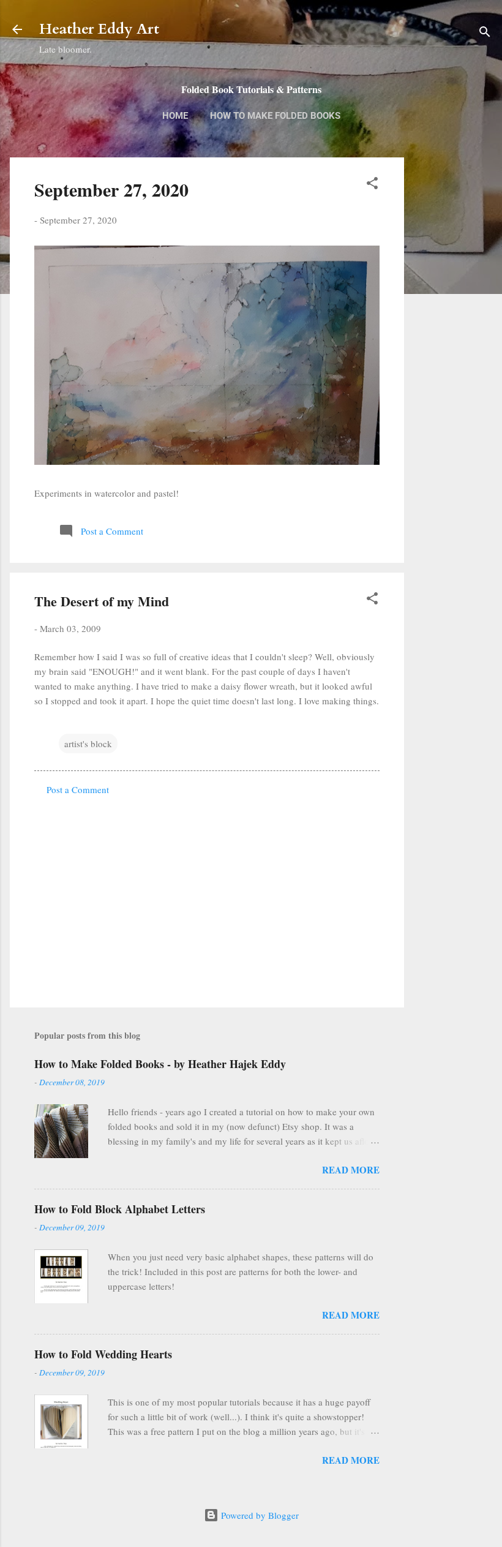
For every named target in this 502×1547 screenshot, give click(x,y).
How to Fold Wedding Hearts (103, 1354)
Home (175, 115)
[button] (372, 185)
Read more (351, 1169)
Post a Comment (78, 789)
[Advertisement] (453, 351)
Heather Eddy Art (99, 29)
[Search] (485, 33)
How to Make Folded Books (275, 115)
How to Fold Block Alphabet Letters (119, 1209)
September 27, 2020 (111, 189)
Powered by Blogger (259, 1515)
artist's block (88, 743)
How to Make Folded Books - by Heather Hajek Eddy (160, 1064)
